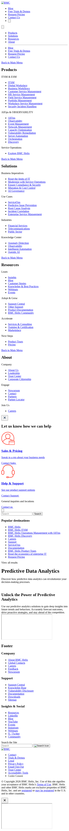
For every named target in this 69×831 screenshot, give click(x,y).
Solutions (13, 35)
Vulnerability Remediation (22, 132)
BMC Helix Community (21, 312)
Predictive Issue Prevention (22, 205)
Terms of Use (44, 784)
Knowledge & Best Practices (23, 286)
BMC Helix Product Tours (22, 550)
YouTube (13, 721)
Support (12, 541)
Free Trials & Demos (19, 11)
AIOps (11, 117)
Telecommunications (19, 228)
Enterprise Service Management (25, 214)
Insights (12, 277)
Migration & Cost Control (21, 187)
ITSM (11, 82)
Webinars (13, 289)
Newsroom (14, 390)
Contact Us (14, 17)
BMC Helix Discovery (20, 535)
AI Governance (16, 190)
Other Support (15, 306)
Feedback (13, 668)
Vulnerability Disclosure (21, 690)
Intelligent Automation (20, 249)
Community (14, 736)
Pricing (12, 344)
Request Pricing (16, 14)
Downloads (14, 696)
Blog (10, 8)
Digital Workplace (17, 85)
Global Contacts (16, 662)
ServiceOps (14, 202)
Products (12, 32)
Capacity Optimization (20, 129)
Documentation (16, 547)
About (11, 41)
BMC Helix (14, 526)
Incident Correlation (18, 211)
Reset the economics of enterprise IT (27, 553)
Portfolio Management (20, 100)
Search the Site (9, 742)
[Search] (9, 21)
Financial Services (17, 225)
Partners (12, 396)
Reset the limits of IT (19, 178)
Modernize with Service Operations (27, 181)
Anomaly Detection (18, 243)
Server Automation (18, 135)
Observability (15, 120)
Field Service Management (22, 97)
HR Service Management (21, 94)
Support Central (16, 303)
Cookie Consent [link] (15, 776)
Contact (12, 393)
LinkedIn (13, 715)
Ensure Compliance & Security (24, 184)
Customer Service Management (24, 91)
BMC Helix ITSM (18, 529)
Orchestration (15, 138)
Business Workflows (19, 88)
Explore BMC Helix (19, 153)
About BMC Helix (18, 659)
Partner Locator (16, 399)
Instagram (13, 727)
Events (11, 292)
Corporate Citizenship (19, 379)
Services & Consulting (20, 324)
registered (27, 790)
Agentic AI (14, 252)
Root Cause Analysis (19, 208)
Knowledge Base (17, 687)
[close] (2, 510)
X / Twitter (14, 733)
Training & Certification (20, 327)
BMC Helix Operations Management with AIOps (34, 532)
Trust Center (14, 376)
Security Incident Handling (22, 106)
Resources (13, 38)
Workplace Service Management (25, 103)
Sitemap (12, 699)
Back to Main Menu (12, 62)
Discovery (13, 142)
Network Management (20, 126)
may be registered (44, 790)
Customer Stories (17, 283)
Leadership (14, 373)
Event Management (18, 123)
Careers (12, 410)
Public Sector (15, 231)
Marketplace (14, 330)
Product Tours (15, 341)
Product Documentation (20, 309)
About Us (13, 370)
